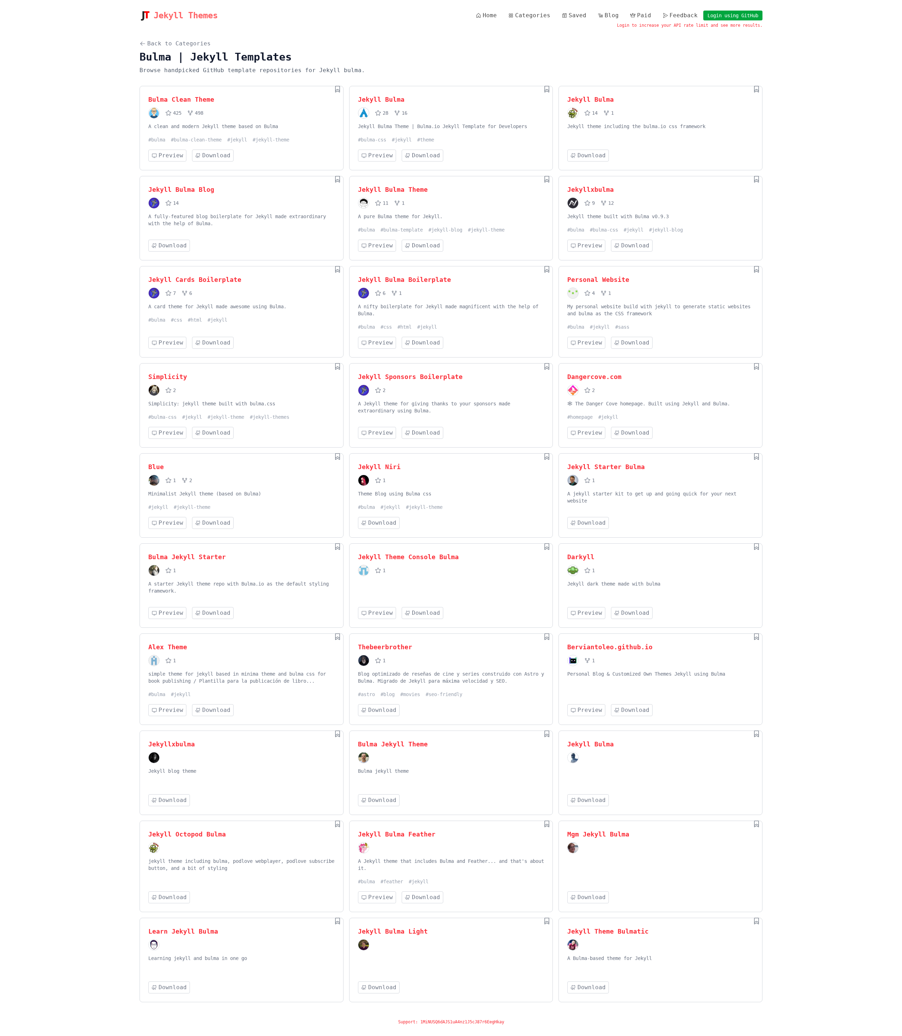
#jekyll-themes (269, 417)
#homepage (580, 417)
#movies (410, 694)
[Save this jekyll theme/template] (337, 89)
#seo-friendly (444, 694)
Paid (644, 15)
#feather (392, 881)
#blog (388, 694)
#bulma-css (372, 140)
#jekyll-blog (445, 230)
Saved (577, 15)
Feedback (683, 15)
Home (490, 15)
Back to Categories (179, 43)
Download (216, 155)
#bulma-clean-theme (196, 140)
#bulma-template (402, 230)
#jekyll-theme (271, 140)
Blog (612, 15)
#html (195, 320)
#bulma (156, 140)
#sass (622, 327)
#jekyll (237, 140)
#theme (425, 140)
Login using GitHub (733, 15)
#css (176, 320)
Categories (532, 15)
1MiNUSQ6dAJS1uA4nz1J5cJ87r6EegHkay (462, 1021)
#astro (366, 694)
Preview (171, 155)
